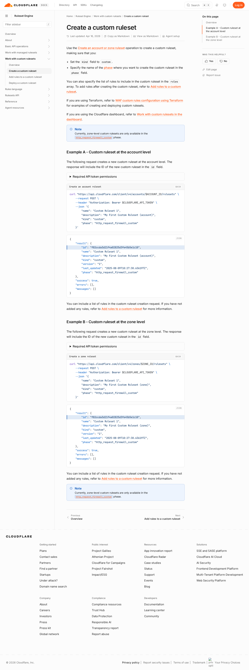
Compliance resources (106, 604)
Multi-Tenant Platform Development (220, 574)
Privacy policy (130, 662)
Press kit (45, 628)
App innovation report (158, 551)
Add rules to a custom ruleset (122, 309)
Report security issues (156, 662)
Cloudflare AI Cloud (209, 557)
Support (149, 574)
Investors (46, 616)
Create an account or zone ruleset (101, 48)
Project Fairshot (102, 568)
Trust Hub (98, 610)
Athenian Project (103, 557)
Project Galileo (101, 551)
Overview (211, 22)
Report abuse (100, 634)
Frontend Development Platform (217, 568)
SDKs (84, 4)
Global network (49, 634)
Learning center (154, 610)
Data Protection (102, 616)
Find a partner (49, 568)
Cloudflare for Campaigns (108, 563)
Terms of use (181, 662)
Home (70, 16)
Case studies (152, 563)
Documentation (154, 604)
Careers (45, 610)
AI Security (204, 563)
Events (148, 580)
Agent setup (173, 36)
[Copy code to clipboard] (180, 193)
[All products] (6, 15)
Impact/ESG (99, 574)
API (75, 4)
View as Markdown (148, 36)
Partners (45, 563)
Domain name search (53, 586)
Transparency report (105, 628)
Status (148, 568)
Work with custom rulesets (107, 16)
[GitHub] (217, 5)
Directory (64, 4)
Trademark (198, 662)
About (43, 604)
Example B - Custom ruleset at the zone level (223, 38)
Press (43, 622)
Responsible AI (101, 622)
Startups (45, 574)
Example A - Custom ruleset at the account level (223, 29)
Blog (147, 586)
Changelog (96, 4)
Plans (43, 551)
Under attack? (49, 580)
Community (151, 616)
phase (108, 67)
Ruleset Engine (83, 16)
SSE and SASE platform (212, 551)
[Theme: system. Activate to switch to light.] (224, 5)
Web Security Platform (211, 580)
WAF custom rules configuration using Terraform (149, 100)
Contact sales (48, 557)
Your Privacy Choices (227, 662)
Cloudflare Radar (155, 557)
